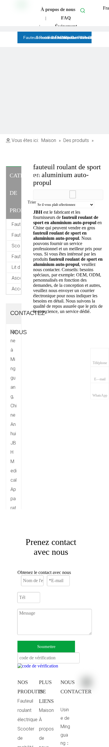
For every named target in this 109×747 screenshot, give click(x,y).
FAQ (66, 17)
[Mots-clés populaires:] (83, 10)
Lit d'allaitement (16, 267)
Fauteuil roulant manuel (16, 256)
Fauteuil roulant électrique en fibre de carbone (16, 224)
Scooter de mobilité (16, 246)
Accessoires (16, 288)
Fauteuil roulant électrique (27, 710)
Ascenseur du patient (16, 278)
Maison (46, 710)
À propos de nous (58, 9)
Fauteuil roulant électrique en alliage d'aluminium (16, 235)
